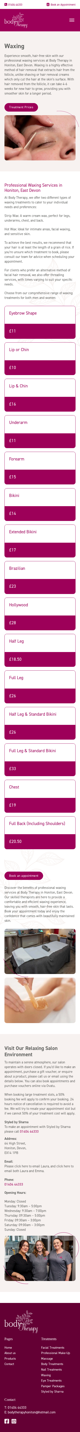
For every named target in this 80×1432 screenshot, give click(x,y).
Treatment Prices (21, 107)
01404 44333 (15, 4)
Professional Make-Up (55, 1353)
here (25, 1166)
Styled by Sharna (52, 1391)
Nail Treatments (51, 1369)
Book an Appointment (63, 4)
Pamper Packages (53, 1386)
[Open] (71, 20)
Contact (9, 1364)
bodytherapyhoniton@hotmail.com (32, 1412)
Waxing (46, 1375)
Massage (47, 1358)
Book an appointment (23, 876)
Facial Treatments (52, 1348)
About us (10, 1353)
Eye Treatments (51, 1380)
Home (8, 1348)
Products (10, 1358)
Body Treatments (52, 1364)
